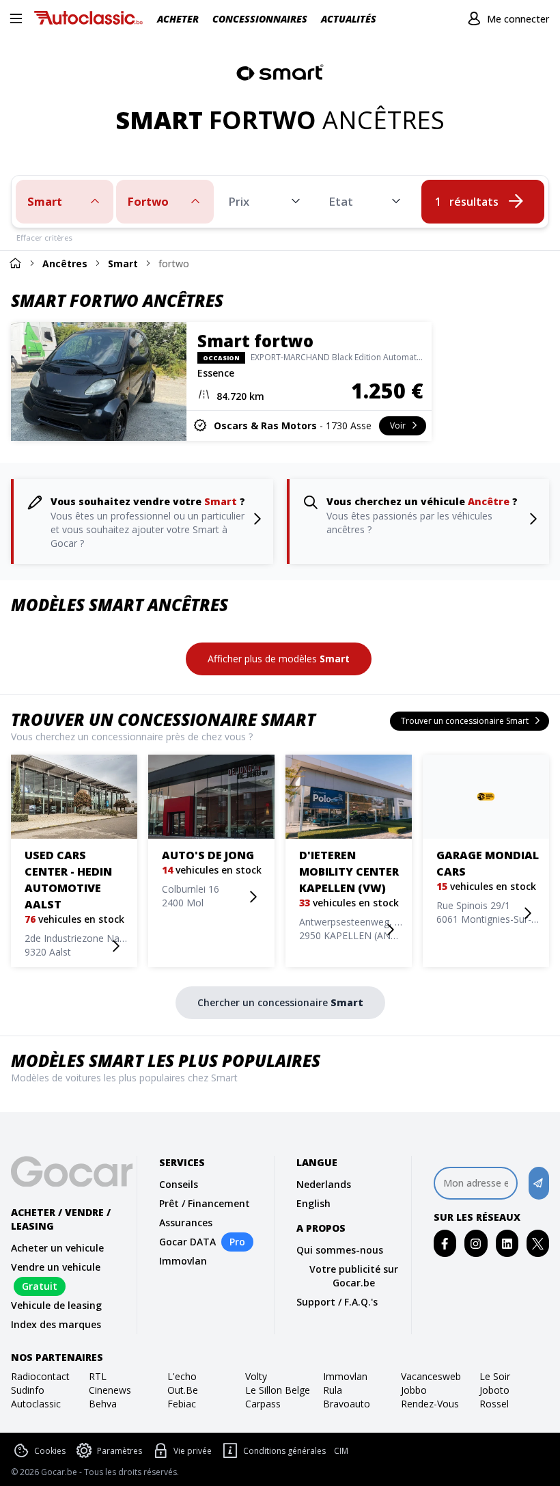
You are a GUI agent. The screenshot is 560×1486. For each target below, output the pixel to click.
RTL (98, 1376)
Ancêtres (64, 263)
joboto (494, 1389)
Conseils (178, 1184)
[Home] (15, 262)
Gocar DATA (187, 1241)
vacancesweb (431, 1376)
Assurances (185, 1222)
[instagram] (475, 1243)
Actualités (348, 18)
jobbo (414, 1389)
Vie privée (192, 1451)
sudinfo (27, 1389)
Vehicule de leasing (56, 1305)
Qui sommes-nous (339, 1249)
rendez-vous (430, 1403)
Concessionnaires (259, 18)
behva (103, 1403)
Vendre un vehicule (55, 1266)
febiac (181, 1403)
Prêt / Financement (204, 1203)
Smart (123, 263)
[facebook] (445, 1243)
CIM (341, 1451)
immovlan (345, 1376)
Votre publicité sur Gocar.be (353, 1275)
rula (332, 1389)
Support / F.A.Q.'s (337, 1301)
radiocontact (40, 1376)
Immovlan (183, 1260)
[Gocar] (91, 19)
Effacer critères (44, 237)
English (313, 1203)
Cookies (50, 1451)
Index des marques (56, 1324)
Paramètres (119, 1451)
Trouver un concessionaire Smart (163, 719)
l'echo (182, 1376)
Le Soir (494, 1376)
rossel (494, 1403)
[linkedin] (507, 1243)
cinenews (110, 1389)
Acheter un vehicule (57, 1247)
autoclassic (36, 1403)
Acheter (178, 18)
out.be (182, 1389)
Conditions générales (284, 1451)
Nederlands (323, 1184)
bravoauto (346, 1403)
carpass (263, 1403)
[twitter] (538, 1243)
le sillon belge (277, 1389)
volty (256, 1376)
